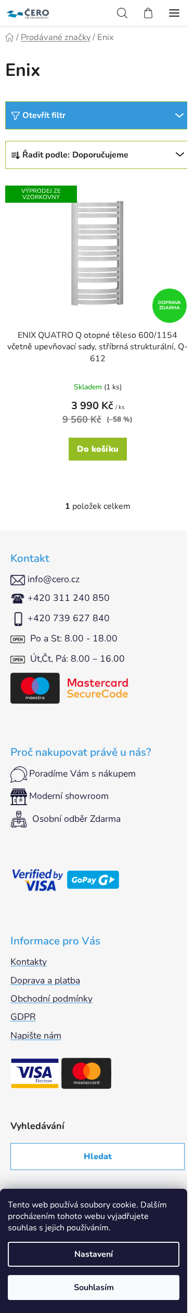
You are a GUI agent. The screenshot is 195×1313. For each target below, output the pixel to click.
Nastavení (93, 1254)
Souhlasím (94, 1287)
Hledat (98, 1156)
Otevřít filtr (44, 115)
